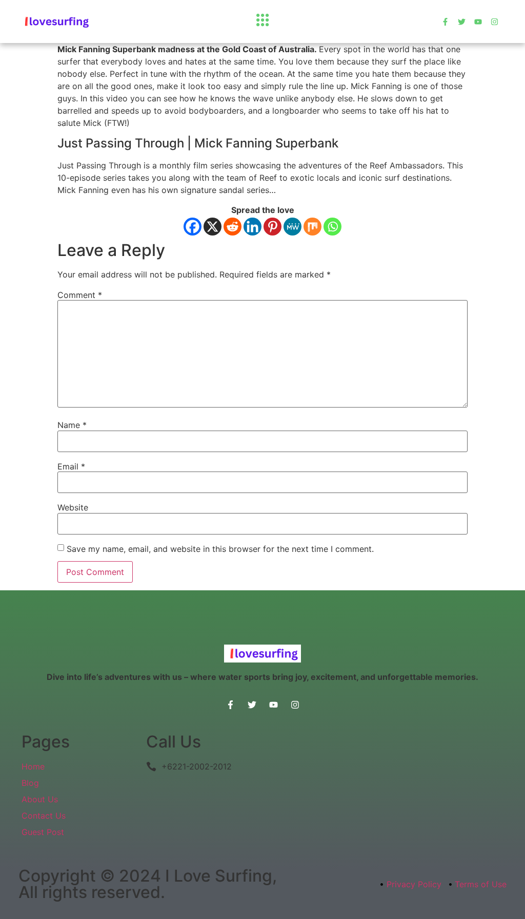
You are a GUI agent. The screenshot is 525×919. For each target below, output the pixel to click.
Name (72, 425)
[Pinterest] (272, 227)
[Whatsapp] (332, 227)
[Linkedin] (252, 227)
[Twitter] (462, 22)
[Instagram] (494, 22)
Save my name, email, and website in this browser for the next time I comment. (220, 549)
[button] (262, 21)
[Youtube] (478, 22)
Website (72, 507)
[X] (212, 227)
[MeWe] (292, 227)
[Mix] (312, 227)
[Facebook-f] (445, 22)
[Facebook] (192, 227)
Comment (79, 295)
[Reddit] (232, 227)
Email (71, 466)
